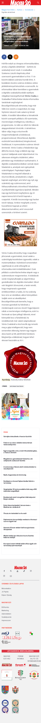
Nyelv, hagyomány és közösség (14, 475)
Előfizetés (5, 607)
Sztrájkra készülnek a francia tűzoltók (17, 436)
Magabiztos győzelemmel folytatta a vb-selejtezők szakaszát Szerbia (18, 460)
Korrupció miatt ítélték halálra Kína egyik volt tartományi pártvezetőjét (20, 544)
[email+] (10, 576)
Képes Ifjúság (7, 595)
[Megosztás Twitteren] (10, 56)
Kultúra (19, 10)
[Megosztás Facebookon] (4, 56)
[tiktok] (24, 571)
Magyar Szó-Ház (6, 657)
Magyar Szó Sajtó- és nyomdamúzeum (34, 658)
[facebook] (4, 571)
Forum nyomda (20, 657)
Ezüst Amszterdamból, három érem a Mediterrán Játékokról (16, 506)
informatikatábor (16, 386)
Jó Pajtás (5, 592)
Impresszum (6, 620)
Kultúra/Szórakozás (12, 30)
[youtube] (17, 571)
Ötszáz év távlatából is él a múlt (15, 513)
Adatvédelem (6, 614)
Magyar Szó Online (8, 10)
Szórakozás (29, 10)
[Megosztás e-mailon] (15, 56)
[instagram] (30, 571)
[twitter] (10, 571)
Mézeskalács (6, 588)
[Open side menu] (3, 3)
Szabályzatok (6, 617)
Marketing (5, 610)
